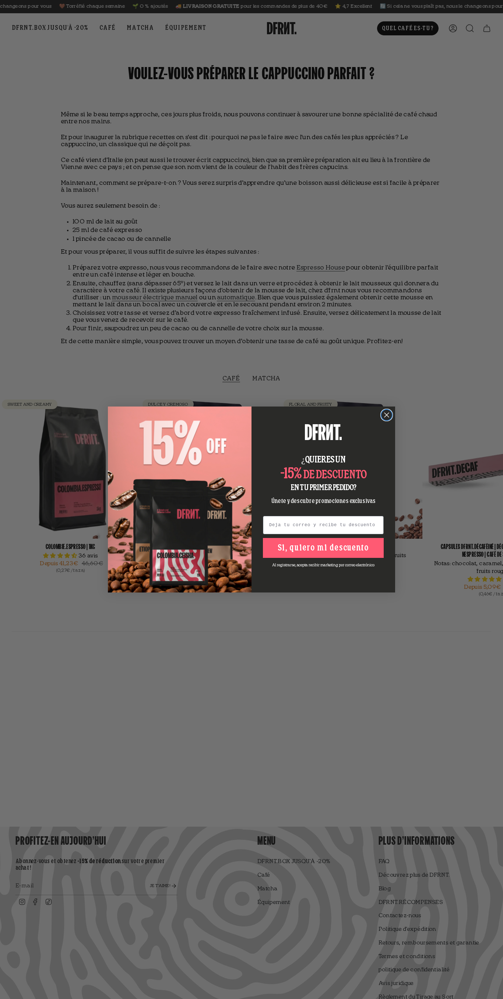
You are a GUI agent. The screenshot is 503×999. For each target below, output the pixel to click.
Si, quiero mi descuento (323, 548)
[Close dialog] (386, 415)
